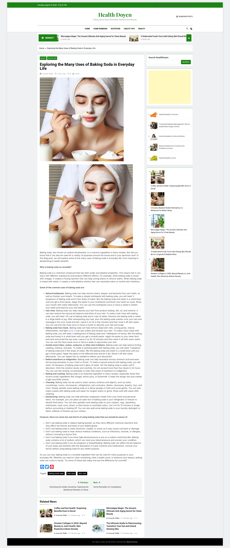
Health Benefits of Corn (167, 158)
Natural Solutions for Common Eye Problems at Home (171, 147)
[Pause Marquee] (188, 38)
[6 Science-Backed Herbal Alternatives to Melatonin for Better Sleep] (157, 205)
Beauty (141, 29)
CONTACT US (173, 5)
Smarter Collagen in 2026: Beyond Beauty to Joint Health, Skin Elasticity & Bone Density (70, 526)
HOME (155, 5)
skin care (82, 473)
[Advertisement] (170, 87)
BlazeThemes (132, 542)
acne (70, 330)
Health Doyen (115, 14)
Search (185, 62)
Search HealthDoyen (158, 57)
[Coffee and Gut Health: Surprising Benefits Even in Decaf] (157, 183)
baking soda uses (56, 473)
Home (87, 29)
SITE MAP (163, 5)
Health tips (129, 29)
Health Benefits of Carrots (168, 114)
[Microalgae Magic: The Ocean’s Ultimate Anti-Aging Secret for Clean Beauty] (157, 227)
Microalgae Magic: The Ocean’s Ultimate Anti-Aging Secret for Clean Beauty (61, 36)
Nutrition (115, 29)
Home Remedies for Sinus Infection (172, 136)
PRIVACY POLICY (186, 5)
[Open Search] (187, 29)
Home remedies (100, 29)
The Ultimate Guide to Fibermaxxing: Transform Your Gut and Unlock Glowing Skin (124, 526)
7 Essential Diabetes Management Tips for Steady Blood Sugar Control (174, 125)
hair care (71, 473)
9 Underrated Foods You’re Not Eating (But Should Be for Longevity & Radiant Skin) (144, 36)
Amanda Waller (47, 73)
